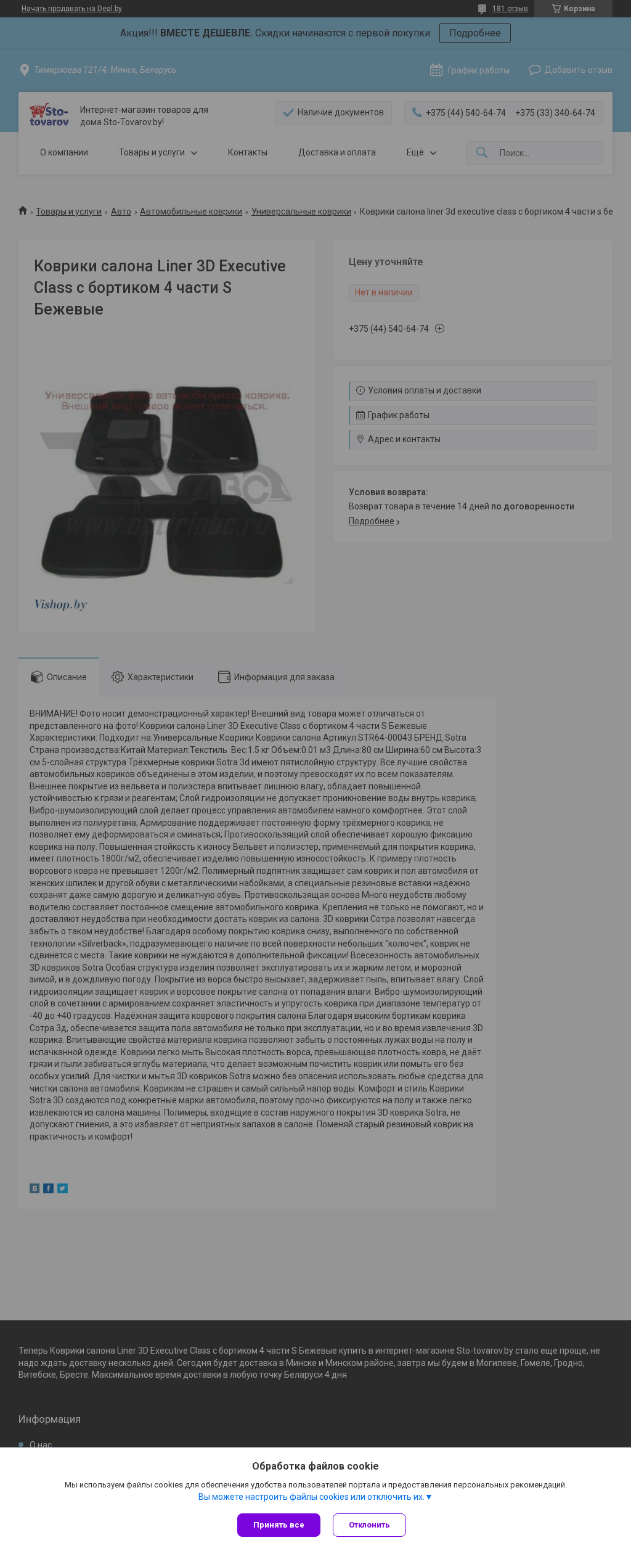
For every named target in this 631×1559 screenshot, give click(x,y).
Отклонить (369, 1524)
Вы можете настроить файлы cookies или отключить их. (311, 1497)
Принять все (278, 1524)
